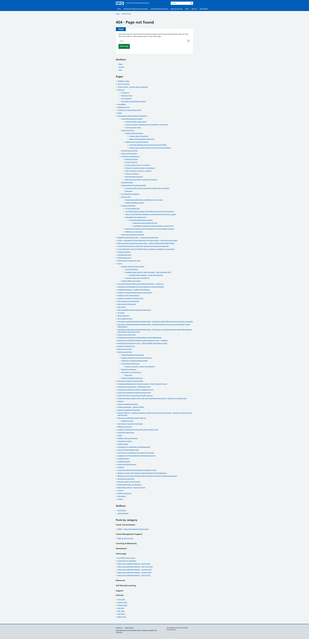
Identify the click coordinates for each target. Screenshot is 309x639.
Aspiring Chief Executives (134, 133)
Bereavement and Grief (125, 479)
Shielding (120, 467)
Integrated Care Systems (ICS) (135, 217)
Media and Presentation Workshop (141, 139)
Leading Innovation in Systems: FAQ (130, 298)
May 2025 (121, 611)
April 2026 (121, 599)
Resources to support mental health (130, 381)
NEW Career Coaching (125, 538)
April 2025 (121, 614)
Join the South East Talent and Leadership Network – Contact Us (140, 284)
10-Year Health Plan (132, 208)
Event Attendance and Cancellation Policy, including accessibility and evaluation (146, 249)
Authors (121, 67)
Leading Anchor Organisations (128, 295)
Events (187, 9)
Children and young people (127, 438)
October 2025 (122, 605)
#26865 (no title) (127, 421)
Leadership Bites (123, 459)
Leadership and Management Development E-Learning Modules (140, 287)
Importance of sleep (124, 441)
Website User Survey (124, 427)
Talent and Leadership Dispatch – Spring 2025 (133, 575)
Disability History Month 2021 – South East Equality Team (137, 237)
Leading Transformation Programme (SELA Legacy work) (137, 430)
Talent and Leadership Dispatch (132, 235)
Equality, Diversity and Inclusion (132, 266)
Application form (123, 107)
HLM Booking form (124, 255)
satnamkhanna (122, 513)
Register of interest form (126, 346)
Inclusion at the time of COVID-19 (137, 278)
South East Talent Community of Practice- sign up (135, 395)
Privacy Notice (129, 628)
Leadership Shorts (123, 461)
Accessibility (121, 104)
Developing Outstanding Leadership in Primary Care (144, 200)
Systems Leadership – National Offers (130, 407)
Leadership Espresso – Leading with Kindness (133, 290)
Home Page (124, 46)
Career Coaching (131, 162)
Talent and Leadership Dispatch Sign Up (131, 418)
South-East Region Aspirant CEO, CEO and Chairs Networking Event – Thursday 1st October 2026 (152, 398)
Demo (119, 113)
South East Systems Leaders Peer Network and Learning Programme (149, 211)
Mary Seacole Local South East (128, 301)
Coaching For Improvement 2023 (129, 110)
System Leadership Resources (127, 404)
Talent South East (127, 130)
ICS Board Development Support (141, 220)
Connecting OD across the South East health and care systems (147, 188)
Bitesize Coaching (131, 159)
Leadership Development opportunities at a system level (153, 226)
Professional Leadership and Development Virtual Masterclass (139, 337)
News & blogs (204, 9)
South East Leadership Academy (137, 3)
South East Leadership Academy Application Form (135, 390)
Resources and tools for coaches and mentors (141, 180)
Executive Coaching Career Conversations (140, 168)
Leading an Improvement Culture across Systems (134, 293)
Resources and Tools (177, 9)
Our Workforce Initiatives (130, 194)
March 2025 (121, 617)
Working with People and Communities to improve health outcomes (149, 229)
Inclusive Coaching (131, 174)
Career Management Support (159, 9)
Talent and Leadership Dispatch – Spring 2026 (133, 564)
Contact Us (125, 93)
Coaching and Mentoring (130, 156)
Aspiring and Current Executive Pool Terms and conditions (150, 148)
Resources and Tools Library (131, 372)
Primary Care (126, 197)
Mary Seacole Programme (126, 304)
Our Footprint (126, 98)
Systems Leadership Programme (128, 410)
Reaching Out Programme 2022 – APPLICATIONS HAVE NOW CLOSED (142, 343)
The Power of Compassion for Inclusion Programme (135, 453)
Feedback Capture (124, 252)
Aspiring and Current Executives (136, 142)
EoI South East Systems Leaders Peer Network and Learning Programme (143, 246)
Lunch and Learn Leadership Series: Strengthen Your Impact (146, 125)
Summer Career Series (133, 127)
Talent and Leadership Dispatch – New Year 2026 (135, 567)
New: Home (121, 307)
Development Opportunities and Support (135, 9)
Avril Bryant (121, 510)
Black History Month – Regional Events (131, 488)
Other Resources (123, 316)
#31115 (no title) (123, 84)
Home (119, 9)
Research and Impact (128, 369)
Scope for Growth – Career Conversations (140, 366)
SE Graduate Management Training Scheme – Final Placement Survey (142, 384)
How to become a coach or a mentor (138, 171)
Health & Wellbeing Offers (134, 203)
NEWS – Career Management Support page (133, 529)
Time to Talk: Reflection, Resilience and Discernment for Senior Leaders (150, 214)
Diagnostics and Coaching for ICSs (145, 223)
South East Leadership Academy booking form (134, 393)
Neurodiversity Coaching (134, 177)
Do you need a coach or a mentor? (137, 165)
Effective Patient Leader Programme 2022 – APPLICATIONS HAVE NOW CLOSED (146, 243)
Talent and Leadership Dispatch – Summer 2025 (134, 572)
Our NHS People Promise (126, 558)
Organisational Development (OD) (133, 185)
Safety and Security (124, 493)
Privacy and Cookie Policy (126, 335)
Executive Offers (127, 182)
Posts (120, 70)
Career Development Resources (132, 355)
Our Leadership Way (124, 319)
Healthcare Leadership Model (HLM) (134, 361)
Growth (120, 499)
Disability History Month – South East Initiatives (146, 275)
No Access (120, 313)
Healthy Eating (122, 444)
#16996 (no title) (123, 81)
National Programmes (129, 153)
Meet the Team (126, 96)
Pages (120, 64)
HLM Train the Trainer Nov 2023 (128, 261)
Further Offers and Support (131, 281)
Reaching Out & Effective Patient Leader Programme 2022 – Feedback (142, 340)
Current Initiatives (131, 269)
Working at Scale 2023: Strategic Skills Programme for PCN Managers (142, 473)
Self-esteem (121, 496)
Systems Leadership (128, 206)
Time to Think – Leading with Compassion (132, 87)
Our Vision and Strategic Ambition (133, 101)
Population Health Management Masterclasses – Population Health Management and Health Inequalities (155, 321)
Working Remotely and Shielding (129, 485)
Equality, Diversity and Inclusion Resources (136, 358)
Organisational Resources (130, 364)
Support (120, 401)
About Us (194, 9)
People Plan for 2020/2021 (126, 561)
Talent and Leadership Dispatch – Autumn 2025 (134, 570)
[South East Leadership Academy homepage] (120, 3)
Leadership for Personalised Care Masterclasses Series (136, 456)
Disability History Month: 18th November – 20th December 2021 (148, 272)
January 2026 (122, 602)
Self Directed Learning (129, 151)
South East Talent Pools (125, 432)
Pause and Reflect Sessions (126, 464)
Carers (119, 435)
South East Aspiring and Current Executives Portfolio (148, 145)
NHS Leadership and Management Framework (134, 310)
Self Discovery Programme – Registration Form (134, 387)
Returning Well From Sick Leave (128, 482)
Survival (120, 490)
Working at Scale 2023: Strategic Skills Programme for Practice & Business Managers (147, 476)
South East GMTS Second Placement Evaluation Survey (137, 470)
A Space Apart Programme (138, 136)
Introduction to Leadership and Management (133, 447)
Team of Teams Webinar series (128, 450)
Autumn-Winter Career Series (135, 122)
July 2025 (120, 608)
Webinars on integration (134, 232)
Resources (128, 191)
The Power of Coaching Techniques (130, 424)
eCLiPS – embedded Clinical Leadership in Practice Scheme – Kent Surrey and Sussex (147, 240)
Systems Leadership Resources (132, 378)
